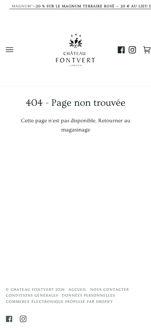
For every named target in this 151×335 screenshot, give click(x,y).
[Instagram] (23, 319)
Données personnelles (88, 295)
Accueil (77, 289)
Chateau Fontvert (32, 289)
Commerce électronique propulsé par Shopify (59, 301)
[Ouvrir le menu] (17, 49)
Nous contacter (109, 289)
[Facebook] (9, 319)
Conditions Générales (32, 295)
